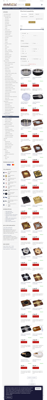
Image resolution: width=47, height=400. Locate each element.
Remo (35, 43)
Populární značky (8, 43)
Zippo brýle (7, 68)
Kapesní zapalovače (8, 102)
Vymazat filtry (31, 64)
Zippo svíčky (7, 93)
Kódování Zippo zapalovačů (8, 247)
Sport (6, 48)
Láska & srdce (7, 34)
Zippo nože (7, 98)
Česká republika (8, 25)
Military (6, 39)
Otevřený (25, 58)
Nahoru (32, 384)
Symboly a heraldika (9, 51)
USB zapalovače (8, 110)
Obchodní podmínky (9, 212)
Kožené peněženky (8, 84)
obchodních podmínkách (15, 393)
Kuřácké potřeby (7, 113)
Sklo (24, 51)
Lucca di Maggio (26, 43)
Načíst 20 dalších (32, 377)
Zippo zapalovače (7, 15)
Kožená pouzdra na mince (10, 85)
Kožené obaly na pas (9, 87)
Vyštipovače (7, 132)
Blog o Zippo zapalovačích (11, 221)
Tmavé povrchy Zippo (7, 235)
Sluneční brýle (8, 71)
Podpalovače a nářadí (9, 99)
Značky (5, 155)
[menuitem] (6, 8)
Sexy (6, 45)
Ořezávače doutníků (8, 129)
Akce (23, 35)
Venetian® (7, 53)
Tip (23, 37)
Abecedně (32, 16)
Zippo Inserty (7, 65)
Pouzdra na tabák (8, 119)
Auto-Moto (7, 23)
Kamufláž (6, 37)
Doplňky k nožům (8, 146)
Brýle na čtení (7, 70)
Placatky (5, 138)
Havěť (6, 28)
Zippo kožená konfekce (9, 79)
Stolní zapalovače (8, 105)
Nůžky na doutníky (8, 133)
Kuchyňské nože (8, 147)
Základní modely (8, 56)
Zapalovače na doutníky (9, 126)
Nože (5, 140)
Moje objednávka (22, 0)
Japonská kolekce (8, 31)
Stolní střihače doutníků (9, 130)
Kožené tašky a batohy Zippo (10, 81)
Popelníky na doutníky (9, 135)
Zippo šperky (7, 95)
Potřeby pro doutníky (8, 124)
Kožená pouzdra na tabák (10, 88)
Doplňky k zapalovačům (9, 154)
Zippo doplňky (6, 60)
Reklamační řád (8, 213)
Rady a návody (8, 220)
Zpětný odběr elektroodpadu (11, 218)
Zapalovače (6, 101)
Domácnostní (7, 104)
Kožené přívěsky (8, 90)
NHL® (6, 40)
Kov (23, 48)
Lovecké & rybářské (8, 36)
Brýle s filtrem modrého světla (11, 73)
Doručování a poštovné (10, 219)
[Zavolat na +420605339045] (5, 0)
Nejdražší (37, 14)
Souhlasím (38, 388)
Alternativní (7, 20)
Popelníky (7, 116)
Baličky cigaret (8, 121)
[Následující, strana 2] (32, 381)
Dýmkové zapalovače (9, 109)
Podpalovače (7, 152)
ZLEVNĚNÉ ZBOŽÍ (7, 14)
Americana (7, 22)
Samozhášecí (36, 58)
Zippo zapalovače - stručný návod (9, 249)
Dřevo (24, 53)
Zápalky (6, 150)
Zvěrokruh (7, 59)
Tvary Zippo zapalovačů (7, 227)
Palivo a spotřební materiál (10, 62)
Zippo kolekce (7, 57)
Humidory (7, 127)
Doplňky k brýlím (8, 74)
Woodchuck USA (8, 54)
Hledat (27, 4)
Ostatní (6, 42)
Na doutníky (25, 61)
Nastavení (9, 397)
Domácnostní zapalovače (9, 107)
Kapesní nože (7, 141)
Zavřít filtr (31, 22)
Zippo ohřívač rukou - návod (8, 246)
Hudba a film (7, 29)
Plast (35, 51)
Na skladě (25, 33)
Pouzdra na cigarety (9, 115)
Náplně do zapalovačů (9, 112)
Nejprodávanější (24, 16)
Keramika (36, 48)
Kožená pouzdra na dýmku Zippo (11, 82)
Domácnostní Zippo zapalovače (11, 96)
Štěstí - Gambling (8, 50)
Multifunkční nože (8, 143)
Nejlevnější (31, 14)
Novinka (35, 35)
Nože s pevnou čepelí (9, 144)
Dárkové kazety (8, 76)
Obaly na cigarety (8, 118)
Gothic (6, 26)
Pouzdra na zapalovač (9, 67)
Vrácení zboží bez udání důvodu (11, 214)
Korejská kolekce (8, 32)
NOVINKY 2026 (8, 17)
